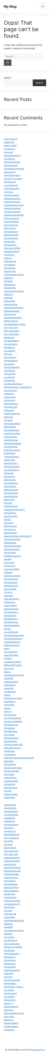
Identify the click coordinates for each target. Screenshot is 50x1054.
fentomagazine (11, 218)
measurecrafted (12, 248)
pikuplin (8, 559)
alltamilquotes (11, 490)
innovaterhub (10, 652)
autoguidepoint (11, 367)
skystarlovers (10, 344)
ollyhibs (8, 658)
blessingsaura (11, 321)
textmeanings (11, 585)
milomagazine (11, 681)
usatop (7, 708)
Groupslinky (10, 513)
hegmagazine (11, 496)
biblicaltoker (10, 542)
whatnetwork (10, 139)
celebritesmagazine (14, 675)
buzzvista (9, 668)
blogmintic (9, 705)
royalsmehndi (11, 185)
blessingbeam (11, 238)
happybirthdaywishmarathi (17, 536)
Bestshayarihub (12, 450)
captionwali (10, 754)
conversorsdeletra (13, 638)
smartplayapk (11, 811)
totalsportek (10, 261)
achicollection (11, 403)
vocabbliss (9, 159)
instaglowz (9, 347)
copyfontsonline (12, 433)
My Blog (10, 6)
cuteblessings (11, 440)
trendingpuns (10, 619)
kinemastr (9, 828)
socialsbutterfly (12, 251)
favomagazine (11, 493)
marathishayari (11, 430)
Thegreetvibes (11, 456)
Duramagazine (11, 470)
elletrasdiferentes (13, 665)
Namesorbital (11, 794)
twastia (7, 791)
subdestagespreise (14, 205)
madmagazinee (12, 413)
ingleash (8, 572)
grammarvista (11, 225)
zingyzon (8, 595)
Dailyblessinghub (12, 443)
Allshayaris (9, 460)
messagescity (11, 582)
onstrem (8, 258)
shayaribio (9, 774)
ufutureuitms (10, 605)
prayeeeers (9, 351)
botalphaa (9, 1030)
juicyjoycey (9, 476)
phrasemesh (10, 245)
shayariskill (9, 374)
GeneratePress (38, 1050)
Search (7, 77)
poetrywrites (10, 145)
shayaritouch (10, 390)
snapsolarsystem (12, 662)
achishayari (10, 529)
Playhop (8, 503)
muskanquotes (11, 195)
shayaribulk (10, 228)
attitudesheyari (11, 599)
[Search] (7, 63)
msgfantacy (10, 691)
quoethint (9, 688)
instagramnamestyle (14, 509)
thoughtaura (10, 715)
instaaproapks (11, 824)
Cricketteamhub (12, 642)
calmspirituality (11, 188)
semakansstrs (11, 622)
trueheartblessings (13, 307)
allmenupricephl (12, 549)
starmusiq (9, 1016)
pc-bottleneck (11, 632)
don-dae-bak (11, 327)
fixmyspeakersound (14, 1013)
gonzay (7, 629)
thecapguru (10, 268)
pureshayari (10, 182)
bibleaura (9, 1020)
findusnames (10, 437)
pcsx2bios (9, 990)
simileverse (9, 602)
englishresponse (12, 556)
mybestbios (10, 397)
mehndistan (10, 486)
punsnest (8, 152)
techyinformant (11, 331)
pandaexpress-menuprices (17, 387)
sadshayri (9, 1010)
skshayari (9, 523)
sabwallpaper (11, 231)
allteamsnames (11, 645)
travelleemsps (11, 724)
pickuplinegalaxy (12, 155)
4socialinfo (9, 996)
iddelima (8, 278)
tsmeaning (9, 562)
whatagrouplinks (12, 198)
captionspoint (11, 516)
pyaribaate (9, 380)
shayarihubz (10, 357)
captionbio (9, 142)
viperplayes (10, 685)
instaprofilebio (11, 1023)
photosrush (9, 172)
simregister (9, 784)
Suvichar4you (11, 483)
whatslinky (9, 254)
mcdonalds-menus (13, 986)
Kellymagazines (12, 466)
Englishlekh (9, 453)
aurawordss (10, 314)
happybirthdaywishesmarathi (19, 758)
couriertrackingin (12, 718)
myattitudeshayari (13, 384)
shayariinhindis (11, 771)
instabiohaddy (11, 814)
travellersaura (11, 612)
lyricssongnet (10, 407)
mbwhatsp (9, 821)
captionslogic (10, 787)
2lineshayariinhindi (13, 744)
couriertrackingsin (13, 768)
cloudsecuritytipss (13, 698)
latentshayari (10, 532)
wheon (7, 695)
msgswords (10, 271)
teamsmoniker (11, 655)
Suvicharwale (11, 446)
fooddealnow (10, 731)
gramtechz (9, 499)
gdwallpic (9, 761)
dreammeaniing (12, 625)
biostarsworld (11, 165)
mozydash (9, 734)
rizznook (8, 420)
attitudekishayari (12, 748)
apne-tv (8, 711)
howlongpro (10, 805)
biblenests (9, 337)
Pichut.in (8, 592)
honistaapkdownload (14, 324)
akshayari (9, 410)
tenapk (7, 519)
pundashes (9, 241)
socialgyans (10, 831)
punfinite (8, 281)
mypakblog (9, 818)
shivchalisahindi (12, 162)
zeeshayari (9, 400)
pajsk (6, 648)
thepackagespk (11, 311)
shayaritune (10, 552)
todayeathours (11, 738)
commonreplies (11, 569)
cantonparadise (12, 175)
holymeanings (11, 579)
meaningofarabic (12, 546)
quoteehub (9, 149)
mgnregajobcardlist (14, 274)
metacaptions (11, 360)
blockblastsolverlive (14, 168)
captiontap (9, 370)
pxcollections (10, 741)
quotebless (9, 701)
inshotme (8, 192)
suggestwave (11, 304)
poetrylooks (10, 480)
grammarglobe (11, 221)
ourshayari (9, 377)
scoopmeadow (11, 341)
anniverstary (10, 777)
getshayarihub (11, 235)
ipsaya (7, 671)
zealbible (8, 678)
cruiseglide (9, 264)
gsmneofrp (9, 301)
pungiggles (9, 728)
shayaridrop (10, 764)
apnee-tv (8, 1003)
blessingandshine (13, 317)
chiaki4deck (10, 615)
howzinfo (8, 417)
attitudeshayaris (12, 539)
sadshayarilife (11, 781)
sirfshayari (9, 751)
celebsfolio (9, 797)
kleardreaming (11, 609)
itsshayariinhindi (12, 202)
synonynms (10, 566)
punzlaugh (9, 364)
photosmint (9, 1000)
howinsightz (10, 427)
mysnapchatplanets (14, 635)
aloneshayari (10, 993)
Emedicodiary (11, 463)
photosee (8, 473)
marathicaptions (12, 576)
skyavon (8, 354)
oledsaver (9, 393)
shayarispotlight (12, 423)
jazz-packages (11, 334)
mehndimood (10, 506)
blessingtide (10, 589)
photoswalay (10, 526)
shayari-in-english (13, 178)
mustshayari (10, 808)
